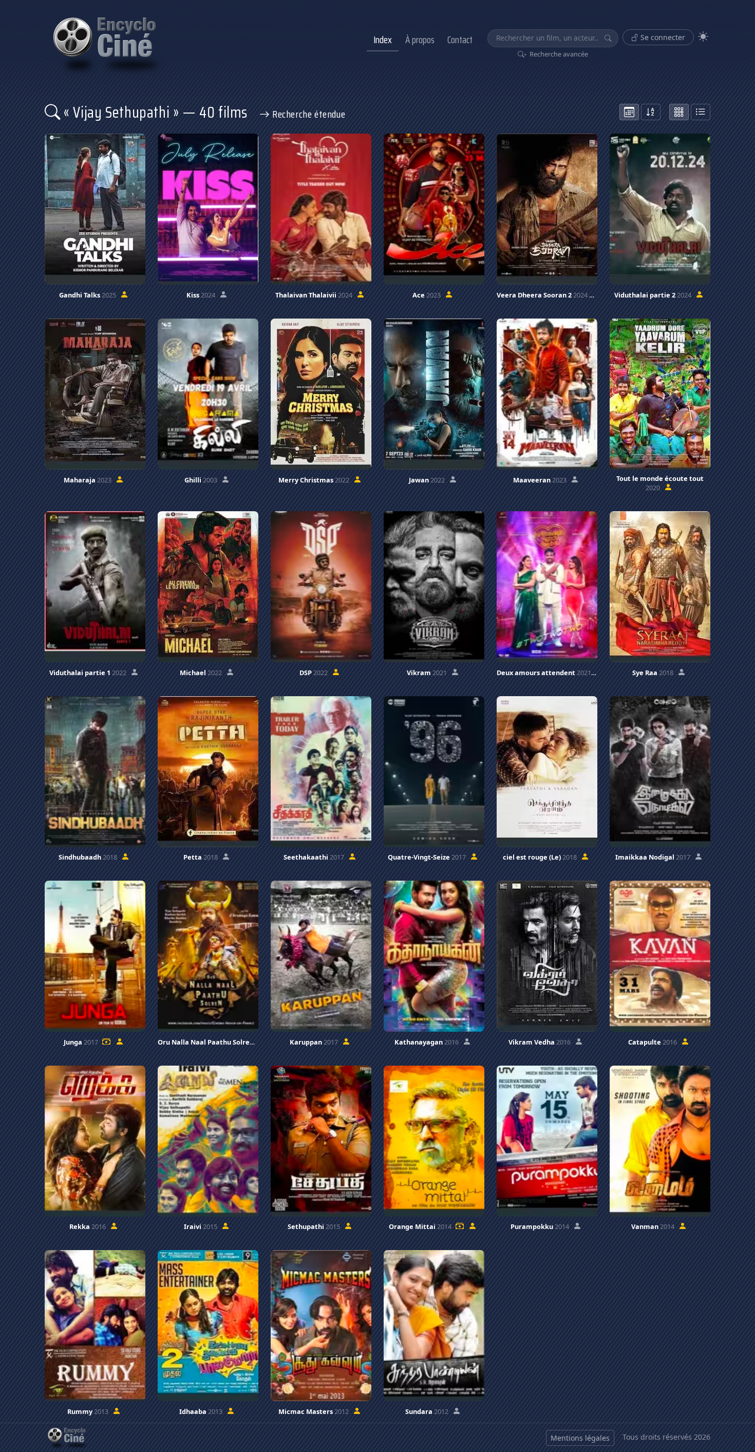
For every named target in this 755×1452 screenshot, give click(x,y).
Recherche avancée (558, 54)
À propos (420, 39)
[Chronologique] (629, 112)
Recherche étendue (307, 114)
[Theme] (703, 36)
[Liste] (700, 112)
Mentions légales (580, 1438)
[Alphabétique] (650, 112)
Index (382, 39)
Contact (460, 39)
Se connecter (661, 37)
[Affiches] (679, 112)
